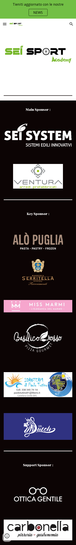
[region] (38, 9)
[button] (4, 24)
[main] (38, 109)
